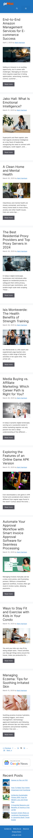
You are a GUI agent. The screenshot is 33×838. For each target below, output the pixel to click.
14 (18, 748)
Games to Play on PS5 (19, 780)
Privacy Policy (16, 832)
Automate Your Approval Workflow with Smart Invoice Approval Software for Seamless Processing (14, 535)
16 (24, 748)
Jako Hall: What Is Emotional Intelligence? (16, 102)
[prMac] (9, 4)
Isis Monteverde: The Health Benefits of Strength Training (16, 315)
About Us (26, 829)
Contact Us (7, 829)
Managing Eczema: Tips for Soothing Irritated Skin (16, 680)
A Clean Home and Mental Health (13, 170)
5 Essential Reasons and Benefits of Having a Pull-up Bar (20, 807)
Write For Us (17, 829)
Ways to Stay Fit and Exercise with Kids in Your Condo (16, 614)
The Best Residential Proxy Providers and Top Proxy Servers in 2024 (16, 239)
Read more (9, 84)
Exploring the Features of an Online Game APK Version (16, 457)
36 (4, 750)
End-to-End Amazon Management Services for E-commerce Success (14, 29)
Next (9, 750)
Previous (7, 748)
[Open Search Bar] (16, 8)
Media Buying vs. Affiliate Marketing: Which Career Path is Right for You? (16, 386)
